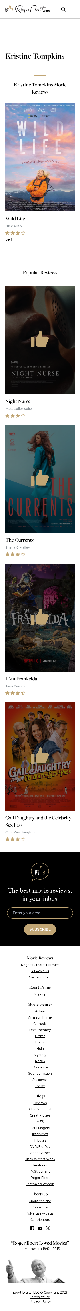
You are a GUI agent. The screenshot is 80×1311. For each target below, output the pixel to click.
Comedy (40, 1024)
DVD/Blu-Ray (40, 1147)
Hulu (40, 1049)
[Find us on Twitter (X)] (48, 1228)
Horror (40, 1042)
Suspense (40, 1080)
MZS (40, 1122)
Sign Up (40, 994)
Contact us (40, 1207)
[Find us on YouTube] (40, 1228)
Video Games (40, 1153)
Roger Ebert (40, 1178)
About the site (40, 1201)
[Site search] (63, 9)
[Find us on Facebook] (32, 1228)
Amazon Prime (40, 1017)
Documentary (40, 1030)
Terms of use (40, 1297)
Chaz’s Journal (40, 1109)
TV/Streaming (40, 1172)
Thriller (40, 1086)
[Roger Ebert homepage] (27, 9)
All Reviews (40, 971)
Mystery (40, 1055)
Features (40, 1165)
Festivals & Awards (40, 1184)
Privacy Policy (40, 1301)
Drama (40, 1036)
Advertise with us (40, 1213)
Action (40, 1011)
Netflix (40, 1061)
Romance (40, 1067)
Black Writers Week (40, 1159)
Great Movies (40, 1115)
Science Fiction (40, 1074)
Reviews (40, 1103)
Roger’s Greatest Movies (40, 965)
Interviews (40, 1134)
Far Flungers (40, 1128)
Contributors (40, 1220)
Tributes (40, 1140)
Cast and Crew (40, 977)
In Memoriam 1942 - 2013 (40, 1249)
